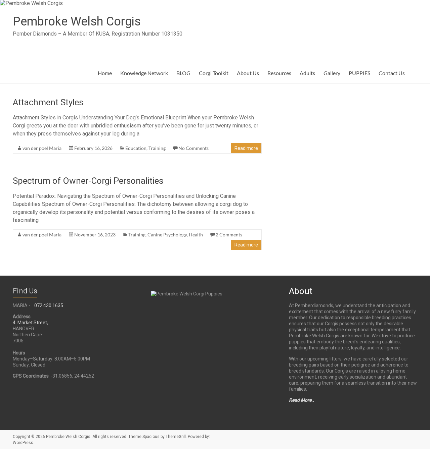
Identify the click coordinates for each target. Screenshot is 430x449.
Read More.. (301, 400)
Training (157, 148)
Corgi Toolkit (213, 73)
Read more (246, 148)
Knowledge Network (144, 73)
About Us (248, 73)
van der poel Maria (42, 148)
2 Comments (229, 234)
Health (196, 234)
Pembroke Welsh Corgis (77, 21)
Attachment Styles (48, 102)
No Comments (193, 148)
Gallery (332, 73)
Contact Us (392, 73)
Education (135, 148)
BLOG (183, 73)
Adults (307, 73)
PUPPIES (359, 73)
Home (105, 73)
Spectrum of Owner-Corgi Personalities (88, 181)
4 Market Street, (30, 322)
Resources (279, 73)
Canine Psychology (167, 234)
